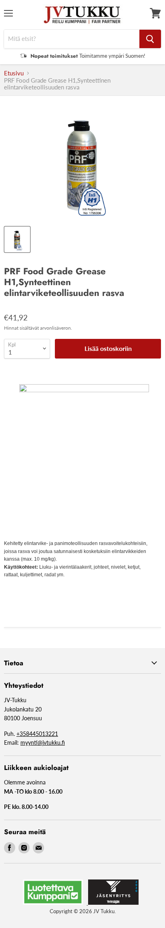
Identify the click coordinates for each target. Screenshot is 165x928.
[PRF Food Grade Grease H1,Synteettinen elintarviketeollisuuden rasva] (17, 239)
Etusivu (14, 73)
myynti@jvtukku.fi (42, 742)
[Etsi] (150, 39)
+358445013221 (37, 733)
